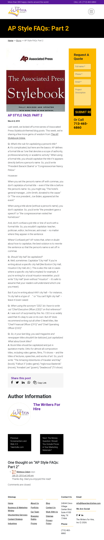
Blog (48, 503)
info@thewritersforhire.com (88, 503)
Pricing (34, 523)
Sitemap (49, 516)
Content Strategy (15, 519)
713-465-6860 (81, 125)
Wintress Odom (23, 472)
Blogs (18, 40)
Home (10, 40)
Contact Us (51, 507)
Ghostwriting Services (17, 515)
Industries (12, 523)
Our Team (35, 512)
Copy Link (42, 383)
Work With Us (52, 512)
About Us (35, 503)
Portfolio (35, 507)
